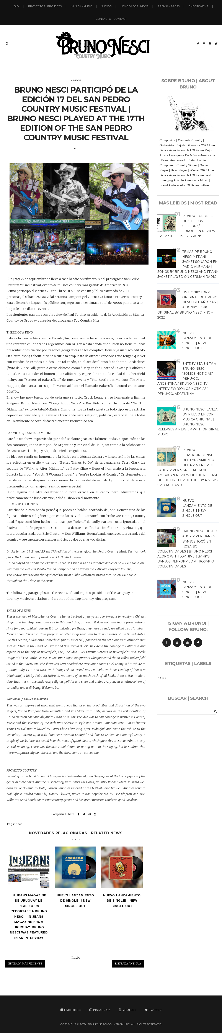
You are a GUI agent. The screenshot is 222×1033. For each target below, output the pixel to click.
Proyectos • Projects (45, 6)
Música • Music (81, 6)
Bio (16, 6)
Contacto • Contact (111, 18)
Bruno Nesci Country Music (109, 1024)
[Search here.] (7, 43)
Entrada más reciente (25, 963)
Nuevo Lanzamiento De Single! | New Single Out (75, 901)
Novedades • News (134, 6)
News (77, 80)
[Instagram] (177, 642)
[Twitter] (198, 642)
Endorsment (198, 6)
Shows (106, 6)
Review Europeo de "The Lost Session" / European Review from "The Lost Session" (186, 226)
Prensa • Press (169, 6)
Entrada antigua (128, 963)
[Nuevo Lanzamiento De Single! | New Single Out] (75, 867)
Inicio (76, 957)
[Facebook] (166, 642)
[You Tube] (187, 642)
